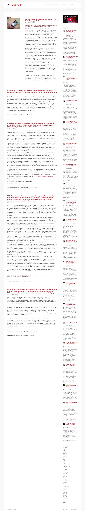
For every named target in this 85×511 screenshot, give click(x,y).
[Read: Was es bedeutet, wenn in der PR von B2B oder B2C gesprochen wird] (64, 165)
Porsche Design (66, 486)
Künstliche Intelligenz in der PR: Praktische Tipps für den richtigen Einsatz (71, 102)
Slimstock (65, 493)
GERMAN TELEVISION (67, 466)
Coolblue (64, 456)
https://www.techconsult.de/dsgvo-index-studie (20, 276)
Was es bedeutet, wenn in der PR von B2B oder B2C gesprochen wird (72, 165)
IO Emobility (65, 472)
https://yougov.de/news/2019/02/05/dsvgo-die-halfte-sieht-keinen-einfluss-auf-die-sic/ (27, 275)
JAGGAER (65, 476)
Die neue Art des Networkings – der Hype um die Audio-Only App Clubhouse (40, 20)
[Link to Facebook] (73, 1)
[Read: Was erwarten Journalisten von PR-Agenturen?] (64, 403)
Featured (16, 294)
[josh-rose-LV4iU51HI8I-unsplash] (13, 23)
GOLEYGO (65, 467)
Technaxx (65, 495)
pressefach (14, 128)
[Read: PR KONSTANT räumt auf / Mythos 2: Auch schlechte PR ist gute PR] (64, 385)
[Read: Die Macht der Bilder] (64, 183)
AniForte (64, 450)
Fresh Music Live (66, 465)
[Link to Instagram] (77, 1)
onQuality (65, 482)
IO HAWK (65, 473)
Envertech (65, 462)
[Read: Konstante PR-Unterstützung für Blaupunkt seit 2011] (64, 323)
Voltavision (65, 499)
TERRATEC (65, 496)
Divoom (64, 459)
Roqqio (64, 490)
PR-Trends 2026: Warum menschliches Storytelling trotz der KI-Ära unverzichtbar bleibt (71, 122)
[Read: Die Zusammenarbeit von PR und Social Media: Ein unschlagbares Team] (64, 262)
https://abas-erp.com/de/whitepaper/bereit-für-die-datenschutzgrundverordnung (23, 326)
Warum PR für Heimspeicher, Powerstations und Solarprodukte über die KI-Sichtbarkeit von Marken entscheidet (71, 33)
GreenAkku (65, 469)
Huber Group (65, 470)
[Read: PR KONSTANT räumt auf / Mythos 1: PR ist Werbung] (64, 424)
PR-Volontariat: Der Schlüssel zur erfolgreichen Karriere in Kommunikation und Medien (71, 201)
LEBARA (64, 479)
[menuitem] (47, 5)
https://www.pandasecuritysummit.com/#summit (40, 174)
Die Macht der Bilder (69, 182)
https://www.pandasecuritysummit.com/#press (45, 176)
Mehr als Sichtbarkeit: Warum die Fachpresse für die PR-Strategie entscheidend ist (71, 144)
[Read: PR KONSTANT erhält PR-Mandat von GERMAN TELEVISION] (64, 365)
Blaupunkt (65, 453)
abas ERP (65, 447)
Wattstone (65, 500)
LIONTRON (65, 480)
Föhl (64, 463)
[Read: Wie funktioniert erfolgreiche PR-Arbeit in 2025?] (64, 220)
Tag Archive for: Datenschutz (13, 10)
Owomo (64, 483)
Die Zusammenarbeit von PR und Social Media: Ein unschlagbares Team (71, 262)
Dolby (64, 460)
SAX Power (65, 492)
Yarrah (64, 502)
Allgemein (33, 22)
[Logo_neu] (14, 5)
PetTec (64, 485)
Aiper (64, 449)
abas (13, 294)
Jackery (64, 475)
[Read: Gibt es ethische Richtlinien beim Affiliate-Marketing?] (64, 57)
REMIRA (64, 489)
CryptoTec (65, 457)
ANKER (64, 452)
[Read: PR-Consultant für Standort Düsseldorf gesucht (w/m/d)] (64, 304)
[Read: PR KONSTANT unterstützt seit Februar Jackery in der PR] (64, 343)
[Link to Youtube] (75, 1)
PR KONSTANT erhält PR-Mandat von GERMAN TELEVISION (70, 365)
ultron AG (65, 498)
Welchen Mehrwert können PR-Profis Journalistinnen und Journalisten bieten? (71, 283)
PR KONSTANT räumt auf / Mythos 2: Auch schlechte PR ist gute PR (72, 385)
